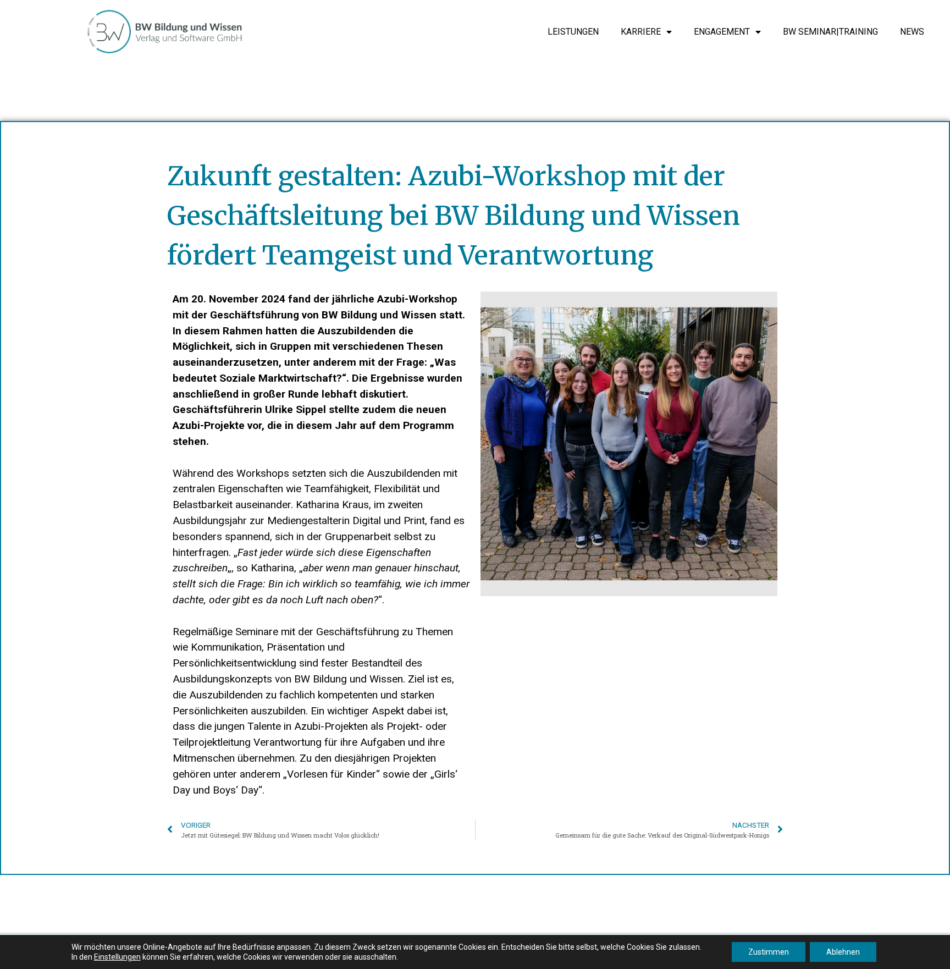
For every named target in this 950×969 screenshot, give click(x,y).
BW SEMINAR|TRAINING (830, 31)
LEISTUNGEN (573, 31)
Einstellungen (117, 957)
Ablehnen (843, 952)
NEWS (912, 31)
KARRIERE (641, 31)
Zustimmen (768, 952)
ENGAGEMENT (722, 31)
